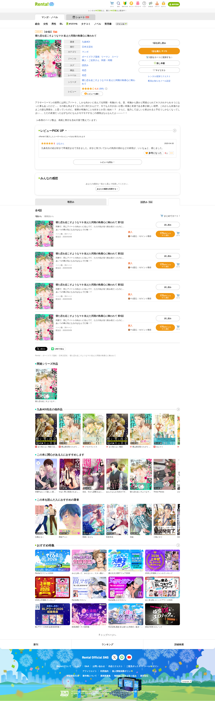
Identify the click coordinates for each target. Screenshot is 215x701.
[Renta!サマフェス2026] (51, 4)
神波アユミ (63, 537)
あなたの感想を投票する (106, 188)
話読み (85, 65)
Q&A (87, 666)
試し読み (167, 224)
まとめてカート (171, 215)
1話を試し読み (159, 42)
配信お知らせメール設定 (159, 80)
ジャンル (120, 23)
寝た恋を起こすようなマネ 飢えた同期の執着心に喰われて (108, 81)
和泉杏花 (109, 537)
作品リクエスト (115, 666)
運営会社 (144, 675)
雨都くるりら (87, 537)
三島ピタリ (158, 537)
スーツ (115, 56)
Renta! (37, 355)
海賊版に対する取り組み (125, 675)
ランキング (107, 644)
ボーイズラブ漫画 (90, 56)
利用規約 (104, 670)
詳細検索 (179, 644)
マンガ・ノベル (50, 17)
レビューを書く (93, 93)
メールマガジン (151, 666)
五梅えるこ (39, 537)
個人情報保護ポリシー (122, 670)
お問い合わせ (99, 666)
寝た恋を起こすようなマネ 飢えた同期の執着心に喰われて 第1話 (90, 222)
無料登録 (175, 4)
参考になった (155, 152)
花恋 (84, 70)
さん (60, 143)
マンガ (85, 51)
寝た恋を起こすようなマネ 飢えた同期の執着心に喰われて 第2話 (90, 253)
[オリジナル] (72, 23)
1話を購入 (159, 51)
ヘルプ (78, 666)
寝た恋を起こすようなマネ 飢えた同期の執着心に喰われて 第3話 (90, 284)
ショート (82, 17)
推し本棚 (160, 63)
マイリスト (160, 70)
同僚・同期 (106, 60)
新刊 (35, 644)
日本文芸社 (87, 46)
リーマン (105, 56)
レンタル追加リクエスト (159, 76)
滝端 (131, 537)
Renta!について (64, 666)
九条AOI (86, 41)
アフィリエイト (89, 670)
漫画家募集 (105, 675)
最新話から (49, 216)
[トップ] (41, 4)
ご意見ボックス (133, 666)
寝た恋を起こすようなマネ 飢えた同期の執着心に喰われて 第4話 (90, 315)
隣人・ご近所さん (90, 60)
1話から (38, 216)
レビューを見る (106, 162)
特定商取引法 (73, 675)
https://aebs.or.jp (76, 696)
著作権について (89, 675)
